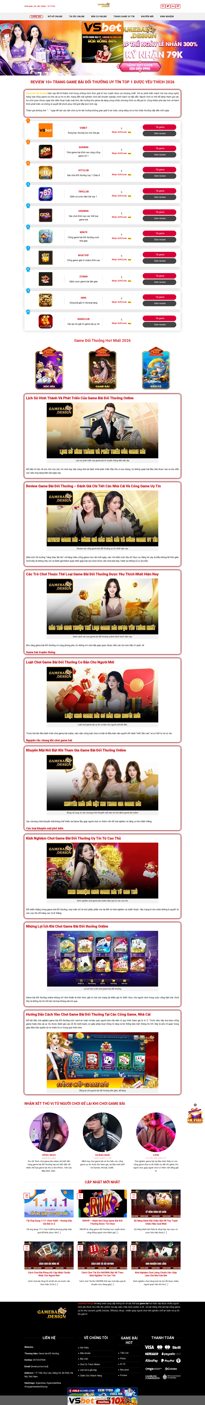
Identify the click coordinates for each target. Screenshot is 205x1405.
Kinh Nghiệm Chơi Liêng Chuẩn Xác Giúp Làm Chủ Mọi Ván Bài (156, 1274)
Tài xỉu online (77, 16)
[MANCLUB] (46, 321)
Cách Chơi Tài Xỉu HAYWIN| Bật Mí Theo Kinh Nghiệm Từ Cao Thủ (102, 1274)
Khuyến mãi (147, 16)
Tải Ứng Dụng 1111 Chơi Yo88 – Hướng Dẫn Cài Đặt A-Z (49, 1222)
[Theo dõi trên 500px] (173, 6)
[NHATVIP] (46, 257)
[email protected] (39, 1366)
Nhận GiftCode (119, 132)
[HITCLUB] (46, 172)
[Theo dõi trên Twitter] (168, 6)
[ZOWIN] (46, 279)
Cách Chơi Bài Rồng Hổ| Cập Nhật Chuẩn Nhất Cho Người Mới (49, 1274)
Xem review (160, 133)
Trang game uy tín (123, 16)
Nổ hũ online (55, 16)
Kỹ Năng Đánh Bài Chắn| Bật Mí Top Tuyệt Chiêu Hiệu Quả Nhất (156, 1222)
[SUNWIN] (46, 151)
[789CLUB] (46, 194)
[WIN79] (46, 236)
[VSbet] (46, 130)
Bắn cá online (99, 16)
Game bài (36, 16)
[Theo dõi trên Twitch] (178, 6)
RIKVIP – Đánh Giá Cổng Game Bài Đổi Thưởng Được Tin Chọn (102, 1222)
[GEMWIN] (46, 215)
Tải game (159, 127)
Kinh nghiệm (167, 16)
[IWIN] (46, 300)
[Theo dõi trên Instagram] (163, 6)
